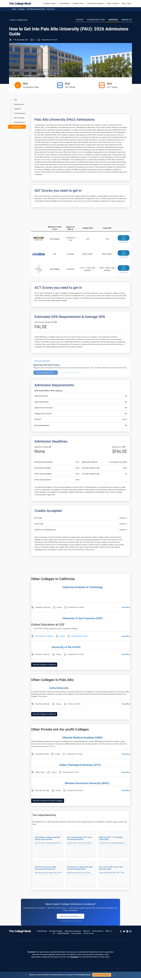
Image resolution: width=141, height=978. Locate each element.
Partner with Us (97, 931)
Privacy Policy (76, 933)
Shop (129, 3)
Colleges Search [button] (49, 3)
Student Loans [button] (78, 3)
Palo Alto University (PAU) (36, 9)
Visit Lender (123, 238)
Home (14, 9)
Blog (123, 3)
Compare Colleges (55, 931)
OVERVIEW (79, 20)
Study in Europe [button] (113, 3)
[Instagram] (130, 931)
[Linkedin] (127, 931)
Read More (126, 607)
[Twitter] (124, 931)
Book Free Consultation (101, 975)
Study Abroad (42, 931)
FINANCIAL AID (126, 20)
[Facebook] (121, 931)
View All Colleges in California (44, 665)
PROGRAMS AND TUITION (96, 20)
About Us (86, 931)
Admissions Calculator (73, 931)
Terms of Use (88, 933)
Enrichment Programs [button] (95, 3)
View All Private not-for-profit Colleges (48, 801)
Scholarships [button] (64, 3)
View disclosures (123, 242)
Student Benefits (63, 933)
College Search (17, 127)
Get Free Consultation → (70, 916)
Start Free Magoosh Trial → (45, 372)
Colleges (21, 9)
